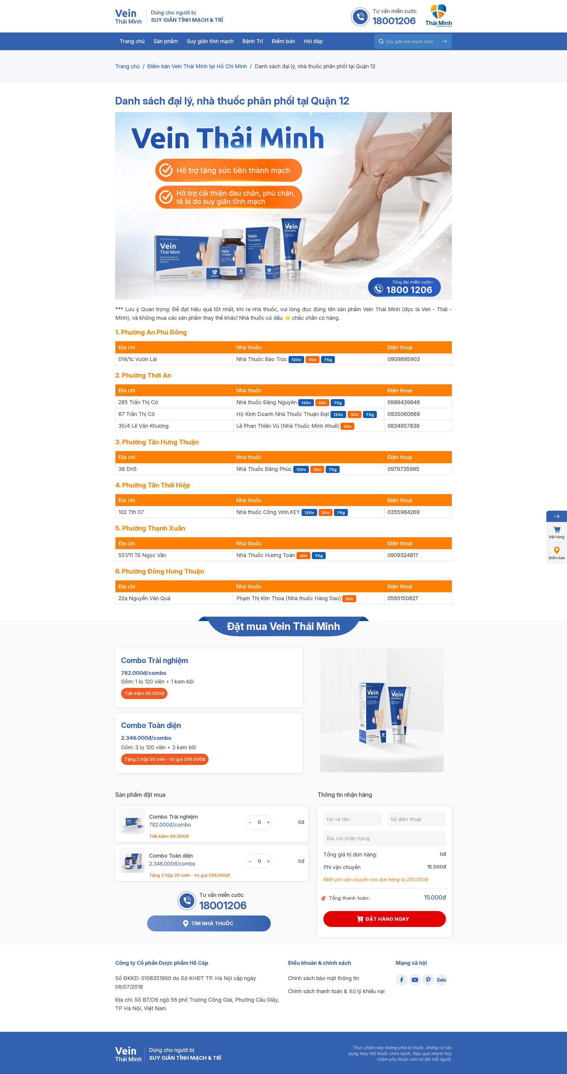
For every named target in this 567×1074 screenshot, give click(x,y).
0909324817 (402, 555)
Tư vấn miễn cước (395, 11)
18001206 (394, 21)
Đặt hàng (556, 537)
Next (445, 710)
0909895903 (403, 359)
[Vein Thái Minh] (128, 16)
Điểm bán (557, 558)
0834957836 (403, 426)
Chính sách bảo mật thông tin (323, 978)
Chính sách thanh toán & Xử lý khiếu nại (336, 991)
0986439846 (403, 402)
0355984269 (403, 512)
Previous (318, 710)
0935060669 (403, 414)
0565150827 (402, 598)
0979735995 (403, 469)
